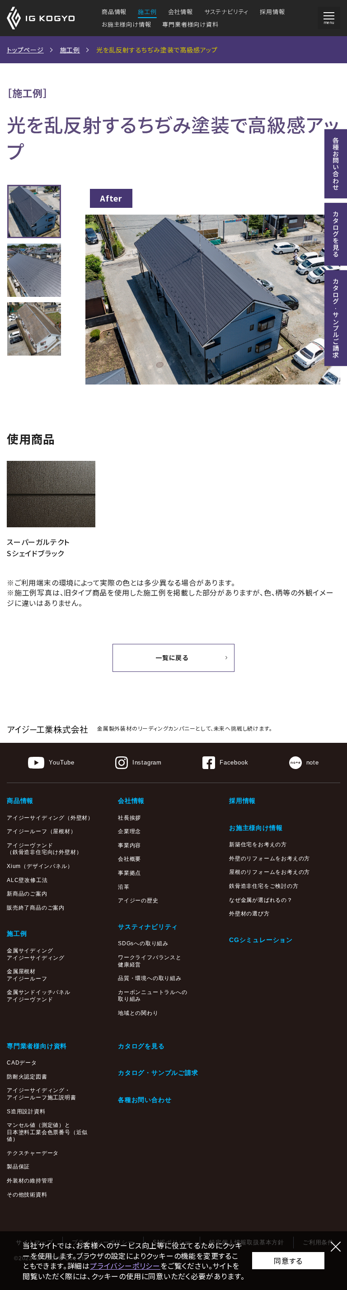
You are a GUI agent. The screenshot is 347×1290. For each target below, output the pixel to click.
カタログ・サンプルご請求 (158, 1072)
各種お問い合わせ (144, 1099)
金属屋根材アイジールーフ (27, 975)
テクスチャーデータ (33, 1153)
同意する (288, 1260)
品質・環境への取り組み (150, 978)
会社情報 (180, 11)
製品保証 (18, 1166)
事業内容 (129, 845)
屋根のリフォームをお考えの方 (269, 872)
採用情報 (272, 11)
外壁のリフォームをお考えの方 (269, 858)
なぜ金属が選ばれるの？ (261, 900)
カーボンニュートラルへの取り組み (153, 996)
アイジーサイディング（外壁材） (50, 818)
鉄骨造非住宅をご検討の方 (264, 886)
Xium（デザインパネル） (40, 866)
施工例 (147, 11)
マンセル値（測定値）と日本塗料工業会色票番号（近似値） (47, 1132)
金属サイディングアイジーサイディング (36, 954)
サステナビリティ (226, 11)
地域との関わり (138, 1013)
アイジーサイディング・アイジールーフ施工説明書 (41, 1094)
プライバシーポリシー (125, 1265)
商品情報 (114, 11)
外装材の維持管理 (30, 1180)
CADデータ (22, 1063)
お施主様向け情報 (126, 24)
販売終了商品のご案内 (36, 908)
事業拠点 (129, 873)
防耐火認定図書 (27, 1077)
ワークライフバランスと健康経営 (150, 961)
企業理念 (129, 831)
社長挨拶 (129, 818)
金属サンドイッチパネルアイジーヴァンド (38, 996)
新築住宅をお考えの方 (258, 844)
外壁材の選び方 (249, 913)
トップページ (25, 49)
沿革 (124, 887)
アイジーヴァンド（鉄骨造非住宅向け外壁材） (44, 849)
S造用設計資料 (26, 1111)
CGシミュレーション (261, 939)
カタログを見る (141, 1046)
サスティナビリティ (148, 926)
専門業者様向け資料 (190, 24)
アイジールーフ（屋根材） (41, 831)
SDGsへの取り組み (143, 943)
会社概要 (129, 859)
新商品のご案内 (27, 894)
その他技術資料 (27, 1194)
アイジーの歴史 (138, 900)
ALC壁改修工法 (27, 880)
